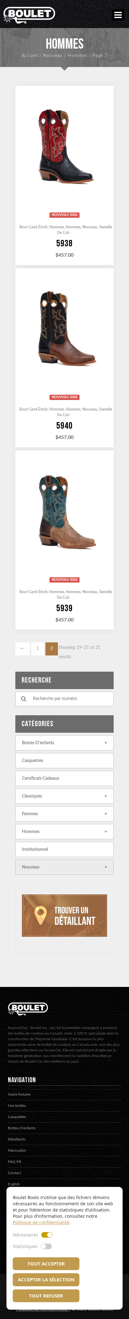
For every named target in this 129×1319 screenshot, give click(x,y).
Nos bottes (17, 1105)
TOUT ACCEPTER (46, 1263)
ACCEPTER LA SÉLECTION (46, 1279)
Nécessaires (25, 1235)
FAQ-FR (14, 1162)
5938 (64, 243)
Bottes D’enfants (21, 1128)
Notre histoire (19, 1094)
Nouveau (53, 56)
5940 (64, 425)
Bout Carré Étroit (33, 227)
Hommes (77, 56)
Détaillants (16, 1139)
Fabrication (17, 1150)
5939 (64, 608)
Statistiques (25, 1246)
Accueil (30, 56)
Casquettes (17, 1117)
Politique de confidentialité (41, 1222)
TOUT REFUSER (46, 1296)
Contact (14, 1173)
